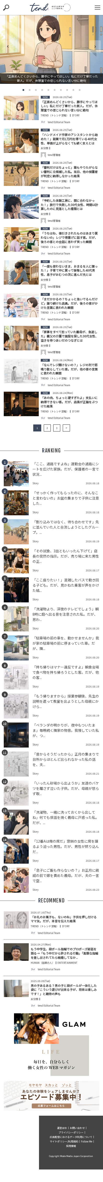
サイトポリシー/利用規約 (64, 1141)
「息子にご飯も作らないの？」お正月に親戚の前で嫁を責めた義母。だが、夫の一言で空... (65, 875)
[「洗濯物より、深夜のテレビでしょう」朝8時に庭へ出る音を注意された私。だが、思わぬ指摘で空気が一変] (18, 618)
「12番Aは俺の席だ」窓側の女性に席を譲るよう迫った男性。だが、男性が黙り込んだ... (65, 846)
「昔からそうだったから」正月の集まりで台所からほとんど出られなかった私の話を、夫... (65, 759)
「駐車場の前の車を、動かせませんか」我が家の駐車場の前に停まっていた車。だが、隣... (65, 643)
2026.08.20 (92, 628)
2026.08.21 (92, 773)
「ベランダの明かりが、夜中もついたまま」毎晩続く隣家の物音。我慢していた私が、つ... (65, 730)
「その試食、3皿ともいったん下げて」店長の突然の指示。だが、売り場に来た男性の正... (65, 556)
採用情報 (71, 1146)
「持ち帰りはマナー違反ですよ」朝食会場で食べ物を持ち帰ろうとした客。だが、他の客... (65, 672)
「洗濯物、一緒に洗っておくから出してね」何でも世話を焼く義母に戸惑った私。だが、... (65, 817)
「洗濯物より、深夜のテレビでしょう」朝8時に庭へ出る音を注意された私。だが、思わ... (65, 614)
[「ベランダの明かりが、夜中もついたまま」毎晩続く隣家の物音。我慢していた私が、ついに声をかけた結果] (18, 735)
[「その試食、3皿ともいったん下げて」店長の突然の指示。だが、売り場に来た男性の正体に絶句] (18, 560)
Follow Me (86, 1141)
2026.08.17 (92, 570)
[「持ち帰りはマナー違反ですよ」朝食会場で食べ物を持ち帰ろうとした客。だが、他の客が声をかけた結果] (18, 676)
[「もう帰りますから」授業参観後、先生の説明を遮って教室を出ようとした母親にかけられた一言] (18, 706)
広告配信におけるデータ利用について (71, 1137)
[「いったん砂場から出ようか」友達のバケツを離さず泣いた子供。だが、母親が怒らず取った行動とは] (18, 793)
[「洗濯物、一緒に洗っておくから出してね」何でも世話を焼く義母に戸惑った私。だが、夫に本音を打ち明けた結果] (18, 822)
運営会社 (62, 1128)
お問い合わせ (77, 1128)
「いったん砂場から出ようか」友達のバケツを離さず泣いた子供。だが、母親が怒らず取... (65, 788)
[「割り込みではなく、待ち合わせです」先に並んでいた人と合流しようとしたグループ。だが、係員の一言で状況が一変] (18, 531)
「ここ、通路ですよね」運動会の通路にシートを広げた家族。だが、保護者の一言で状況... (65, 469)
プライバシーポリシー (71, 1132)
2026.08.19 (92, 541)
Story (76, 115)
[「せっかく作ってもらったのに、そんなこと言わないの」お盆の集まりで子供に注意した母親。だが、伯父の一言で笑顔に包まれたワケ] (18, 502)
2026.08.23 (92, 889)
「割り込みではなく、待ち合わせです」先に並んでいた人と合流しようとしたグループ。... (65, 527)
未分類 (44, 148)
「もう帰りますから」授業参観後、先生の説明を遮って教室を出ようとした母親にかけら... (65, 701)
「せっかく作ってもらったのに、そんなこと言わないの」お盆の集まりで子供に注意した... (65, 498)
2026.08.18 (92, 483)
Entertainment (68, 963)
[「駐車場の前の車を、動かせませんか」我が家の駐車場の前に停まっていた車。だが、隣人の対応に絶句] (18, 647)
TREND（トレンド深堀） (55, 115)
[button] (23, 90)
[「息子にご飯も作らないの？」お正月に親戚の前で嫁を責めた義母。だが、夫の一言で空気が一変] (18, 880)
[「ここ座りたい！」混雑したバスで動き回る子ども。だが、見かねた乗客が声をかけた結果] (18, 589)
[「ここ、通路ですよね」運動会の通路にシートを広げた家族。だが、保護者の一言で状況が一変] (18, 473)
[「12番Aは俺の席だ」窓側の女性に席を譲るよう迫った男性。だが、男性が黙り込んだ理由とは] (18, 851)
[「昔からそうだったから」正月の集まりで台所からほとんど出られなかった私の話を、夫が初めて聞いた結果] (18, 764)
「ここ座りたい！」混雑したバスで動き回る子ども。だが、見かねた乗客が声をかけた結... (65, 585)
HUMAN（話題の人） (42, 963)
